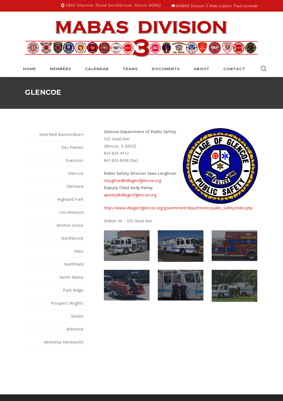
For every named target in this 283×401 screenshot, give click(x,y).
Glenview (74, 186)
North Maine (71, 277)
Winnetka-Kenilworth (64, 342)
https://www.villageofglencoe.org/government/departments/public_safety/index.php (178, 207)
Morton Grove (69, 225)
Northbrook (72, 238)
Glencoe (76, 173)
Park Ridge (73, 290)
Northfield (73, 264)
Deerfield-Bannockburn (61, 134)
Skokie (77, 316)
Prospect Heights (67, 303)
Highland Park (70, 199)
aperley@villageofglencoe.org (130, 194)
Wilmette (74, 329)
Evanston (74, 160)
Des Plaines (72, 147)
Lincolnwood (71, 212)
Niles (79, 251)
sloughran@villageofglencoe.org (132, 180)
